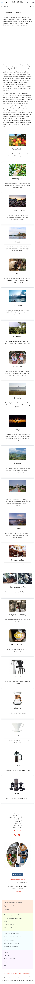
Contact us (6, 952)
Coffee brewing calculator (11, 933)
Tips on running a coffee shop (12, 918)
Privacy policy (18, 973)
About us (6, 955)
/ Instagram (18, 891)
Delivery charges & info (10, 946)
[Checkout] (33, 2)
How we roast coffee (9, 958)
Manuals (6, 909)
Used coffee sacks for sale (11, 943)
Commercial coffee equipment (12, 902)
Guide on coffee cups (9, 928)
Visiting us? (18, 830)
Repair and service (9, 906)
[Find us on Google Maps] (19, 835)
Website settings (27, 973)
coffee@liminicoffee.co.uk (17, 879)
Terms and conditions (9, 973)
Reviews (6, 962)
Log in (32, 6)
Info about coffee (8, 924)
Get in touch (18, 874)
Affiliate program (8, 940)
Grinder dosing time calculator (12, 937)
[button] (2, 2)
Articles (5, 921)
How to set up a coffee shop (12, 915)
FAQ (4, 965)
